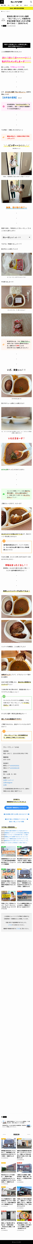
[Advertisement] (16, 33)
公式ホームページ (8, 780)
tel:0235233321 (14, 766)
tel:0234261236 (14, 768)
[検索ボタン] (31, 2)
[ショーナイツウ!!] (16, 2)
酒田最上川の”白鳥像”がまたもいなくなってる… (16, 836)
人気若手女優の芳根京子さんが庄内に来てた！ (16, 831)
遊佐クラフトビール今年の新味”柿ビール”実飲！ (16, 834)
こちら (10, 925)
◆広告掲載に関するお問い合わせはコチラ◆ (16, 814)
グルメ (4, 25)
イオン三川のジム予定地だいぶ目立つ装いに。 (16, 842)
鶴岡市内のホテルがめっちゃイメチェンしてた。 (16, 840)
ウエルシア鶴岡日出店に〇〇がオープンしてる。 (16, 838)
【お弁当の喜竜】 (9, 97)
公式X (5, 785)
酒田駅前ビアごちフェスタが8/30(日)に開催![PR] (16, 833)
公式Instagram (7, 783)
